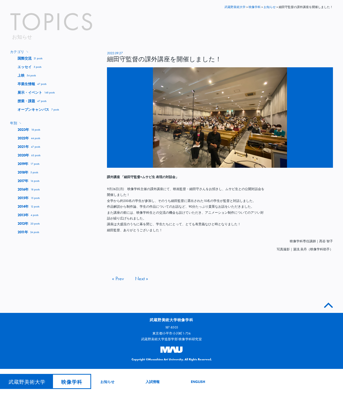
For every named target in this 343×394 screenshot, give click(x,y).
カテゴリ (19, 51)
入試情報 (153, 381)
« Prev (118, 278)
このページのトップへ (328, 304)
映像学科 (71, 382)
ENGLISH (198, 381)
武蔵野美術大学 (235, 7)
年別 (15, 123)
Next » (141, 278)
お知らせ (107, 381)
